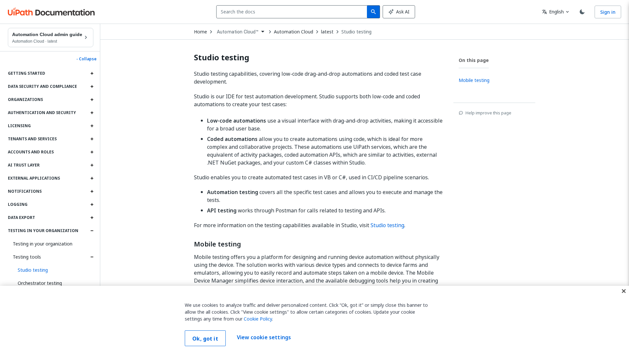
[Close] (624, 291)
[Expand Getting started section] (91, 73)
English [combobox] (553, 11)
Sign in (608, 12)
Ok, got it (205, 339)
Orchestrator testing (40, 283)
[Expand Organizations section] (91, 100)
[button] (53, 270)
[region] (314, 320)
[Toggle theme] (582, 11)
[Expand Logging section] (91, 204)
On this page (474, 60)
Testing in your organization (42, 243)
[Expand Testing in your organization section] (91, 231)
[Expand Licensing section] (91, 126)
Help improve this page (488, 112)
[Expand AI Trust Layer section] (91, 165)
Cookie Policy (258, 318)
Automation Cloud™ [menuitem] (238, 31)
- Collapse (86, 59)
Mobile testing (217, 244)
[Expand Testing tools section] (91, 257)
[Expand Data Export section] (91, 218)
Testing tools (27, 256)
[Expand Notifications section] (91, 191)
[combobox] (293, 12)
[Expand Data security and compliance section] (91, 86)
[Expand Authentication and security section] (91, 113)
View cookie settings (264, 338)
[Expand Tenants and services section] (91, 139)
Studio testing (356, 32)
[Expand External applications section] (91, 178)
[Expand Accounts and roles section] (91, 152)
